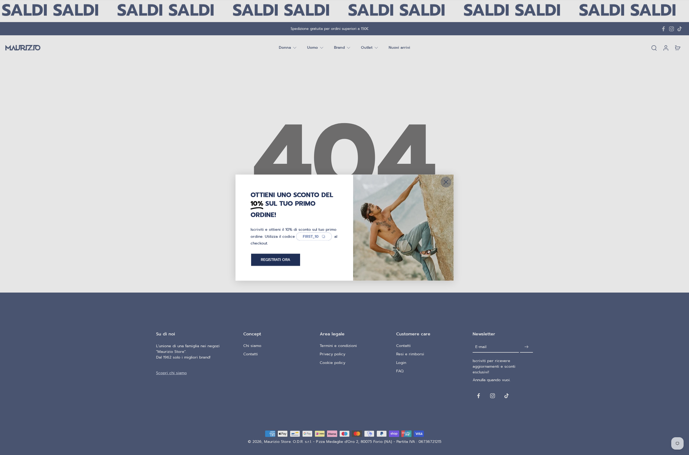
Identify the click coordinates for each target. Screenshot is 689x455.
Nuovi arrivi (399, 48)
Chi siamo (252, 345)
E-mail (480, 346)
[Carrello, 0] (678, 48)
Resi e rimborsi (410, 354)
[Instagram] (671, 29)
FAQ (399, 371)
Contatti (250, 354)
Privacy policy (332, 354)
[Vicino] (446, 181)
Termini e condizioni (338, 345)
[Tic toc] (680, 29)
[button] (191, 334)
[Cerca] (654, 47)
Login (401, 362)
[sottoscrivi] (526, 347)
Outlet (366, 48)
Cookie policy (332, 362)
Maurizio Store (277, 441)
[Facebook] (663, 29)
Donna (285, 48)
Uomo (312, 48)
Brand (339, 48)
